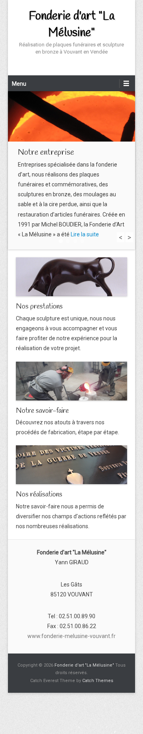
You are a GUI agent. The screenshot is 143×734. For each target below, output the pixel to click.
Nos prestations (39, 306)
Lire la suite (85, 234)
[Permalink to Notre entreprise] (71, 116)
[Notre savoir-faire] (71, 381)
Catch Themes (97, 680)
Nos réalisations (39, 494)
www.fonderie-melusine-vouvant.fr (71, 636)
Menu (19, 83)
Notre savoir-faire (42, 411)
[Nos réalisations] (71, 464)
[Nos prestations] (71, 276)
